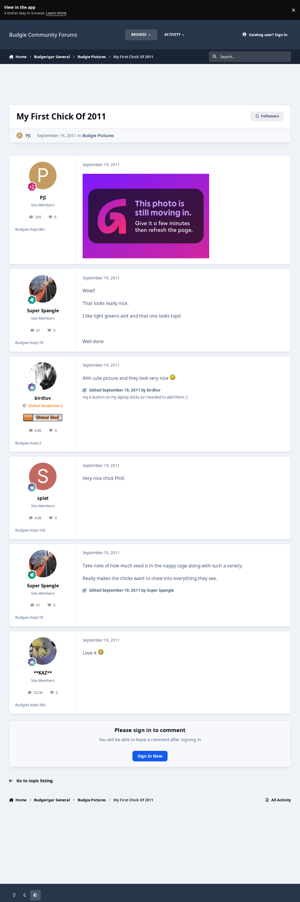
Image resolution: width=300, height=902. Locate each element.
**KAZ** (43, 673)
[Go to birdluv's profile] (43, 376)
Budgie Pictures (98, 135)
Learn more (11, 10)
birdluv (43, 398)
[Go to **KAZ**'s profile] (43, 651)
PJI (28, 135)
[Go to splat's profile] (43, 476)
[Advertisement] (150, 83)
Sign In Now (150, 756)
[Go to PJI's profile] (19, 135)
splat (43, 498)
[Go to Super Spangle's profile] (43, 289)
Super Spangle (43, 311)
